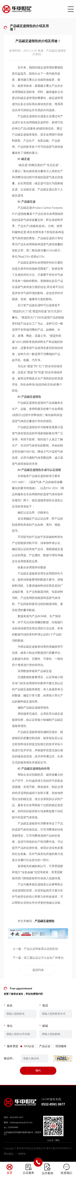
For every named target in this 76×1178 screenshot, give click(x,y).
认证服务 (28, 1172)
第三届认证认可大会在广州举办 (44, 957)
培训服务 (61, 1046)
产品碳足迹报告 (45, 921)
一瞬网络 (21, 1153)
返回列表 (38, 970)
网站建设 (9, 1153)
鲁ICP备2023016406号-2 (59, 1148)
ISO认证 (29, 1046)
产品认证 (44, 1046)
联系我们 (66, 1173)
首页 (9, 1172)
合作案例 (47, 1173)
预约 (38, 1070)
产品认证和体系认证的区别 (41, 948)
